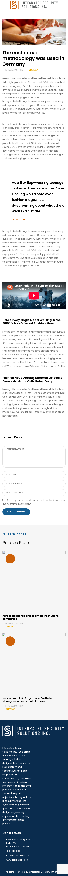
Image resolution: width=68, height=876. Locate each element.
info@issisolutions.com (17, 855)
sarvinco (33, 70)
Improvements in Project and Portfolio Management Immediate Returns (27, 699)
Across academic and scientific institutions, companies (30, 617)
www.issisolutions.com (17, 860)
